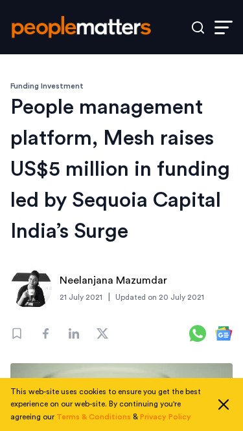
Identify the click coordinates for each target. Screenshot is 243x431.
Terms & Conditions (93, 417)
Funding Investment (47, 86)
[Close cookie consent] (223, 404)
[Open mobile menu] (223, 27)
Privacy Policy (165, 417)
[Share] (45, 333)
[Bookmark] (16, 333)
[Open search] (198, 27)
